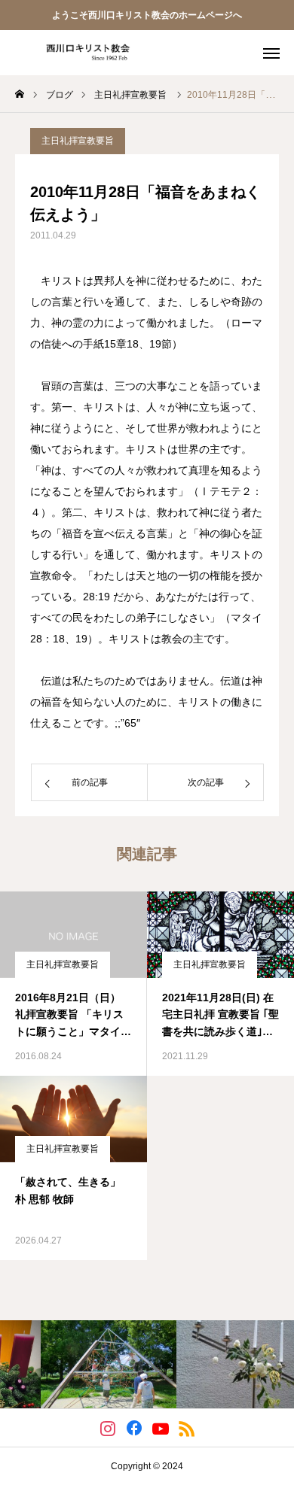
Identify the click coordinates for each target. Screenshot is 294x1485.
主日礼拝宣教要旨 (77, 140)
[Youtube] (160, 1428)
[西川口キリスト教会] (83, 52)
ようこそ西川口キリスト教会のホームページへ (147, 15)
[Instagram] (107, 1428)
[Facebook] (134, 1428)
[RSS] (186, 1428)
